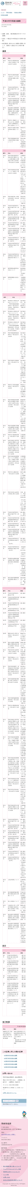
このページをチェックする (9, 1100)
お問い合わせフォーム (10, 1093)
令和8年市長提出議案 (10, 1055)
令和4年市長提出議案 (10, 1067)
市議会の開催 (18, 12)
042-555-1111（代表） (8, 1134)
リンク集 (6, 1174)
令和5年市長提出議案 (10, 1064)
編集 (17, 1100)
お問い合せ (6, 1177)
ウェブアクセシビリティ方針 (12, 1169)
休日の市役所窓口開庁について (12, 1180)
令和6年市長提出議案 (10, 1061)
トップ (2, 12)
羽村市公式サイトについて (11, 1171)
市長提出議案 (4, 15)
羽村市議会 (9, 12)
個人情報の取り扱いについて (12, 1166)
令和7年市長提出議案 (10, 1058)
